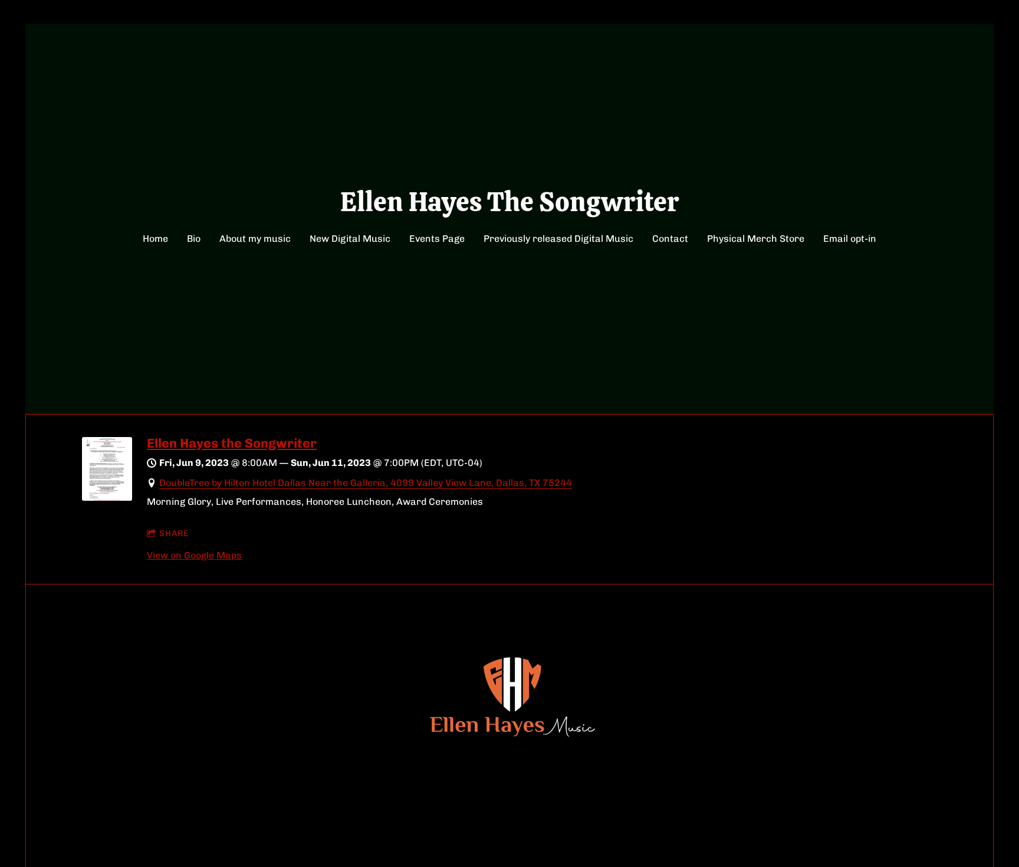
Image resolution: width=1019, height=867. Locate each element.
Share (174, 533)
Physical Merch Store (755, 238)
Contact (670, 238)
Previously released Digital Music (558, 238)
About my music (255, 238)
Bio (193, 238)
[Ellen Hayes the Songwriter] (107, 497)
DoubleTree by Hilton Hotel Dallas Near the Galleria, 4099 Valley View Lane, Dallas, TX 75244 (365, 482)
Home (155, 238)
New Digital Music (350, 238)
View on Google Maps (194, 555)
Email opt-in (849, 238)
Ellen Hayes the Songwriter (232, 443)
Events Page (437, 238)
